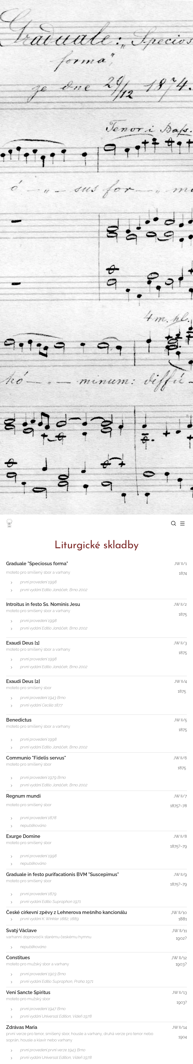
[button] (173, 523)
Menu (182, 523)
